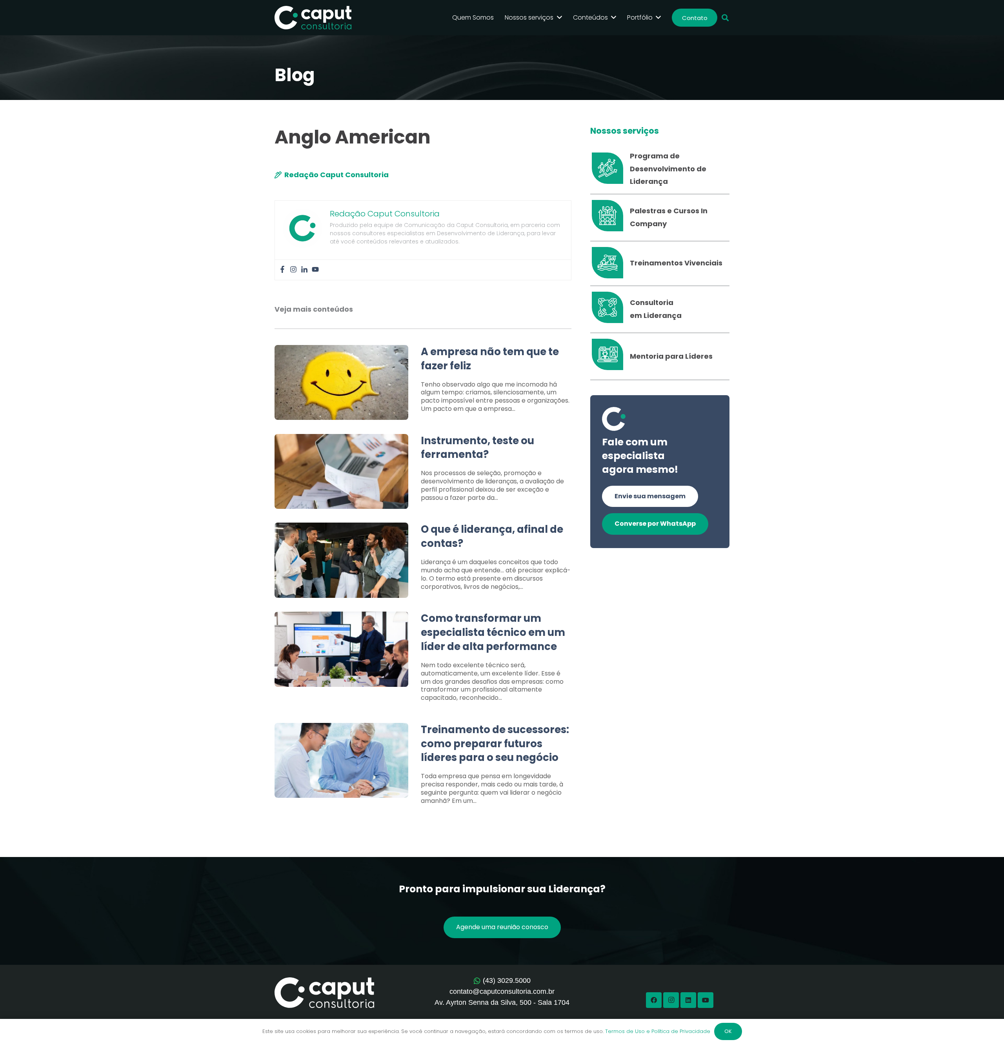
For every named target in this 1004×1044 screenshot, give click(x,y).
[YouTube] (705, 1000)
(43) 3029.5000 (507, 980)
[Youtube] (315, 270)
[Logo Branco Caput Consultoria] (313, 17)
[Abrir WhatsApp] (984, 1024)
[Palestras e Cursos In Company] (610, 217)
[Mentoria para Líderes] (610, 356)
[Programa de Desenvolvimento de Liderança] (610, 169)
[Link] (423, 383)
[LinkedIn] (688, 1000)
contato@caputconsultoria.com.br (502, 991)
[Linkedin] (304, 270)
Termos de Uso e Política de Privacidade (657, 1031)
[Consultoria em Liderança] (610, 309)
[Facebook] (282, 270)
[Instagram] (293, 270)
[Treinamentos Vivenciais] (610, 263)
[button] (725, 18)
